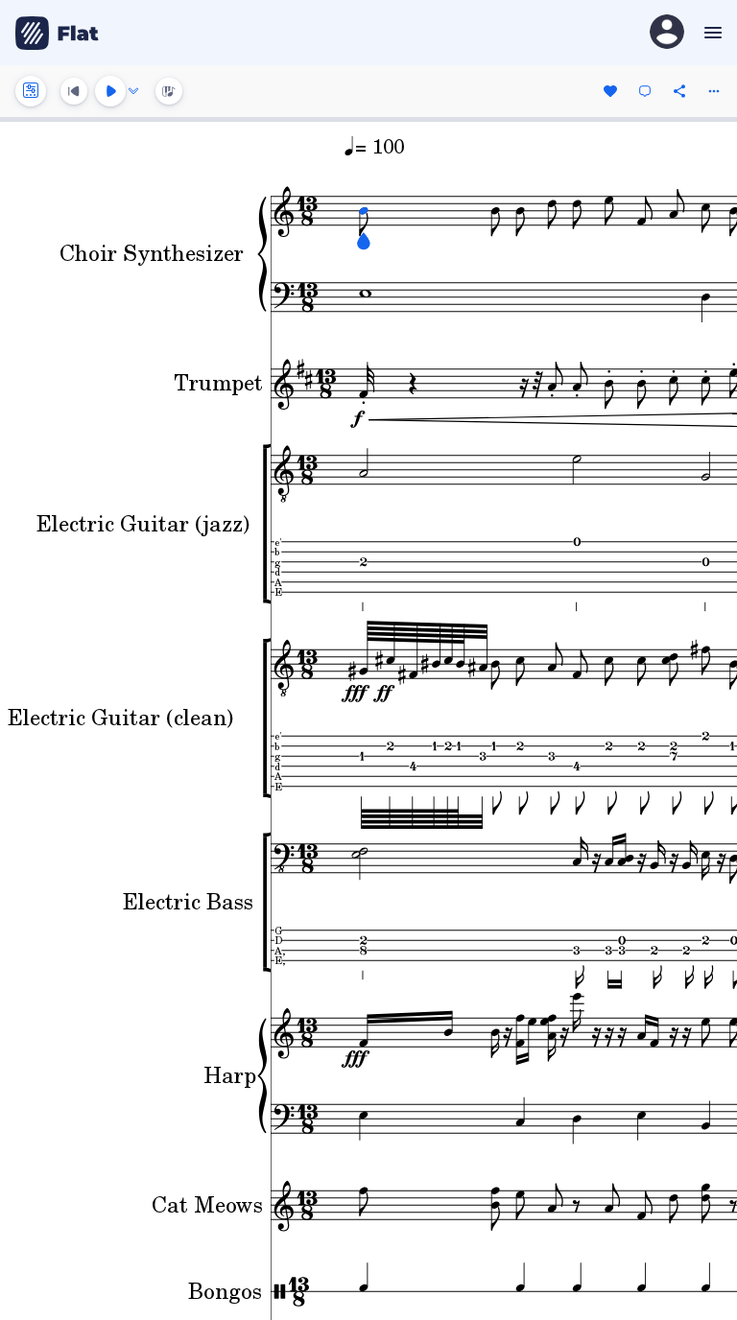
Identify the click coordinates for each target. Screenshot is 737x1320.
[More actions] (714, 91)
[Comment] (645, 91)
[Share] (679, 91)
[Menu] (711, 32)
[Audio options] (133, 91)
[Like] (610, 91)
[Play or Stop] (110, 91)
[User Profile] (667, 33)
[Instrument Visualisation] (168, 91)
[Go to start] (73, 91)
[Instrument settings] (30, 91)
